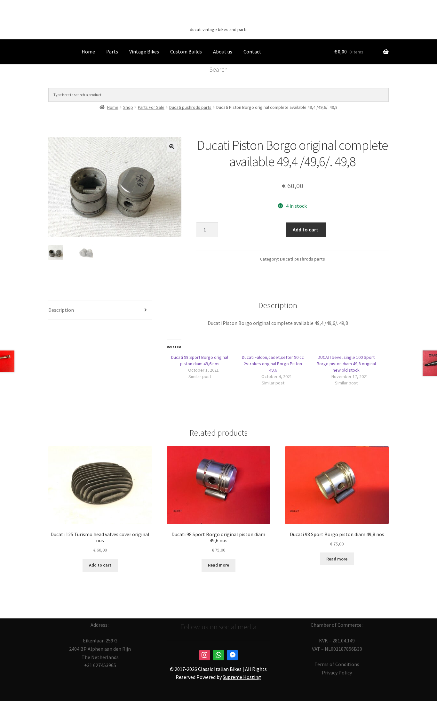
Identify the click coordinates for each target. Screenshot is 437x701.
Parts (112, 51)
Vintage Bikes (144, 51)
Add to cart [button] (100, 565)
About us (222, 51)
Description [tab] (61, 310)
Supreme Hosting (242, 677)
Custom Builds (186, 51)
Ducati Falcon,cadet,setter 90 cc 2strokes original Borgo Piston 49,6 (273, 363)
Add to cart (305, 229)
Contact (252, 51)
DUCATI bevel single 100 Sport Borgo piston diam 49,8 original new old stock (346, 363)
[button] (172, 146)
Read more (218, 565)
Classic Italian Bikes (218, 19)
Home (88, 51)
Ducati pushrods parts (302, 259)
